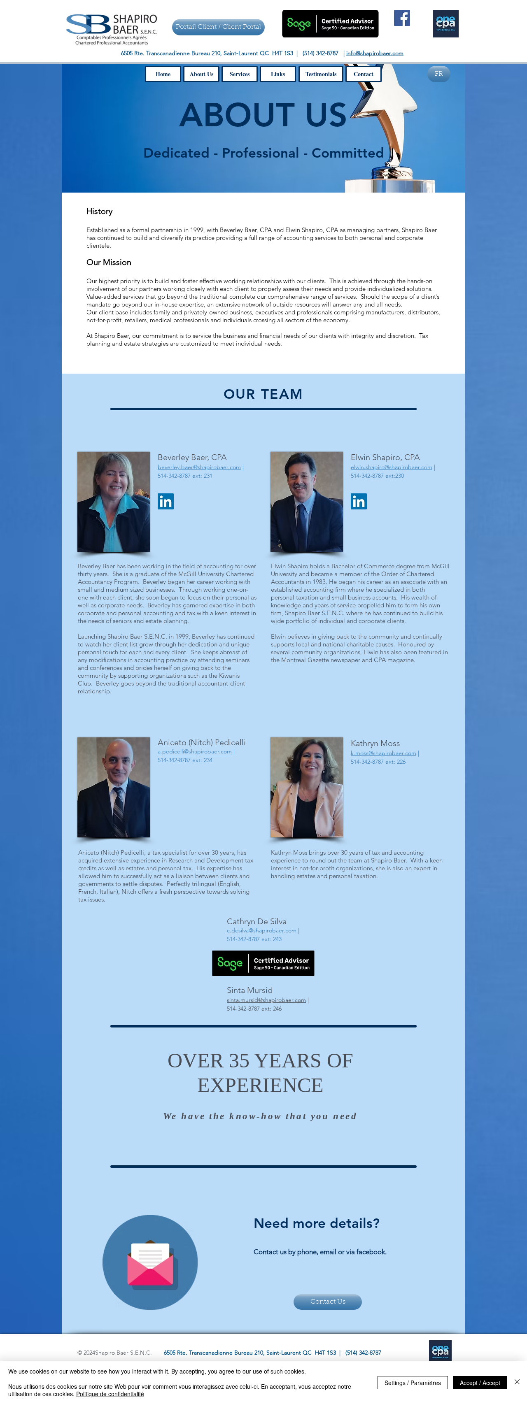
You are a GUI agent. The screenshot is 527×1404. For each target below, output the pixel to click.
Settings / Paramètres (413, 1382)
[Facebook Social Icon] (402, 18)
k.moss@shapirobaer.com (383, 753)
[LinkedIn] (166, 501)
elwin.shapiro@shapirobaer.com (391, 467)
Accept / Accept (480, 1382)
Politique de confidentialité (110, 1394)
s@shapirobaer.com (266, 1000)
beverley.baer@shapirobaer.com (199, 467)
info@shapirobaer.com (374, 53)
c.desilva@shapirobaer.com (261, 930)
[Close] (517, 1382)
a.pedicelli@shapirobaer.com (195, 751)
